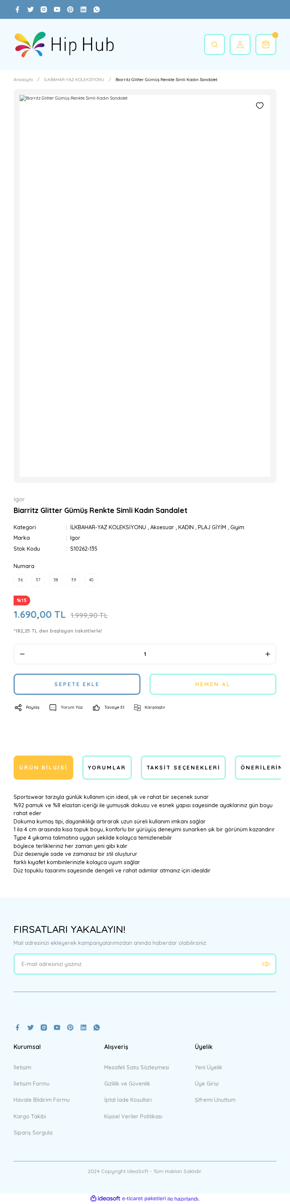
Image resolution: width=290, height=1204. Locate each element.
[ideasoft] (105, 1198)
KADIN (186, 527)
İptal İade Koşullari (128, 1099)
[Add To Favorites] (259, 105)
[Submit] (265, 964)
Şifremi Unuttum (215, 1099)
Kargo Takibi (30, 1116)
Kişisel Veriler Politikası (133, 1116)
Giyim (237, 527)
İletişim (22, 1067)
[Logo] (64, 44)
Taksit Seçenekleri (184, 767)
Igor (75, 537)
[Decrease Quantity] (22, 654)
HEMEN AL (212, 684)
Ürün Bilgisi (43, 767)
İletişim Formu (31, 1083)
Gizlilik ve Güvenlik (127, 1083)
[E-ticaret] (144, 1199)
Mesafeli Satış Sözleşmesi (136, 1067)
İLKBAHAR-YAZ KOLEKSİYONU (108, 527)
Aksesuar (162, 527)
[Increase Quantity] (267, 654)
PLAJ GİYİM (212, 527)
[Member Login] (240, 44)
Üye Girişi (207, 1083)
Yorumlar (107, 767)
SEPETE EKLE (77, 684)
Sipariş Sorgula (33, 1132)
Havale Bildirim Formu (42, 1099)
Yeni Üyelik (208, 1067)
